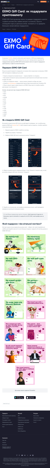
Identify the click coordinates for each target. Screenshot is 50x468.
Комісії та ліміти (37, 420)
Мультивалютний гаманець (9, 415)
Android (14, 125)
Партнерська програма (23, 422)
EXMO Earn (20, 428)
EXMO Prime (21, 424)
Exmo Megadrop (22, 431)
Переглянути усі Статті (9, 8)
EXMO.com (9, 29)
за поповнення (12, 83)
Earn (3, 426)
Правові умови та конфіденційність (6, 447)
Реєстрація (43, 1)
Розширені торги (6, 420)
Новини (4, 442)
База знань (36, 415)
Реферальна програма (23, 420)
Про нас (4, 440)
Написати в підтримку (38, 417)
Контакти (4, 444)
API (18, 415)
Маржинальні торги (7, 422)
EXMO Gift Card (6, 403)
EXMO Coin (20, 426)
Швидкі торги (5, 417)
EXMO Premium (21, 417)
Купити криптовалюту (7, 424)
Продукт (3, 29)
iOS (19, 125)
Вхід (38, 1)
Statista (10, 58)
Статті (34, 422)
